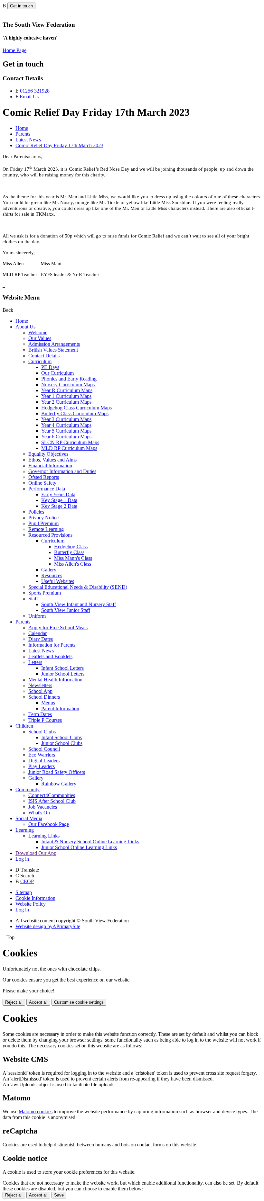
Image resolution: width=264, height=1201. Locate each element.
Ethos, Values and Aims (52, 459)
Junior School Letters (62, 674)
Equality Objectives (48, 454)
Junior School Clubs (61, 743)
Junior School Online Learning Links (79, 847)
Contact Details (44, 355)
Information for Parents (51, 645)
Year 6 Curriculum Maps (66, 436)
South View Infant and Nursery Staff (78, 604)
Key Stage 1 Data (59, 500)
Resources (51, 575)
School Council (44, 749)
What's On (39, 812)
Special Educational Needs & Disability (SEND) (77, 587)
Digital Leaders (44, 760)
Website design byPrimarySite (47, 926)
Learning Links (44, 835)
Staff (33, 598)
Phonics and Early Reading (69, 378)
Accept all (38, 1002)
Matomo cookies (35, 1111)
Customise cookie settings (79, 1002)
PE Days (50, 367)
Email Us (29, 96)
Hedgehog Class (71, 546)
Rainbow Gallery (58, 783)
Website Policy (30, 904)
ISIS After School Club (52, 801)
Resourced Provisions (50, 535)
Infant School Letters (62, 668)
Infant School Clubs (61, 737)
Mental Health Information (55, 679)
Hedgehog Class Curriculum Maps (76, 407)
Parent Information (60, 708)
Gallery (48, 569)
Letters (35, 662)
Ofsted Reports (43, 477)
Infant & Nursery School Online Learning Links (90, 841)
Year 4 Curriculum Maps (66, 425)
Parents (22, 134)
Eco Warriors (41, 754)
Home (21, 128)
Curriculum (40, 361)
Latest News (28, 139)
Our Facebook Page (48, 824)
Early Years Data (58, 494)
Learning (24, 830)
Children (24, 726)
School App (40, 691)
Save (59, 1195)
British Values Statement (53, 350)
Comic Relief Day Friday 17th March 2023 (59, 145)
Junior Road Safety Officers (56, 772)
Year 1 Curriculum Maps (66, 396)
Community (27, 789)
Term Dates (40, 714)
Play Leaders (41, 766)
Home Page (14, 50)
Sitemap (23, 892)
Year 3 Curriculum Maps (66, 419)
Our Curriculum (57, 373)
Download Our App (35, 853)
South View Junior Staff (65, 610)
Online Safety (42, 483)
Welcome (37, 332)
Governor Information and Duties (62, 471)
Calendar (37, 633)
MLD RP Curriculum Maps (69, 448)
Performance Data (46, 488)
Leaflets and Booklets (50, 656)
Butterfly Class (69, 552)
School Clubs (42, 731)
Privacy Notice (43, 517)
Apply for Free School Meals (58, 627)
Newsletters (40, 685)
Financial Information (50, 465)
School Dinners (44, 697)
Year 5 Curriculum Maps (66, 431)
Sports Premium (44, 593)
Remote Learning (46, 529)
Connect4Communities (51, 795)
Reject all (14, 1002)
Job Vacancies (42, 807)
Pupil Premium (43, 523)
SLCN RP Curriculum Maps (70, 442)
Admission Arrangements (54, 344)
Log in (22, 859)
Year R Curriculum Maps (66, 390)
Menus (48, 702)
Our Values (39, 338)
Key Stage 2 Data (59, 506)
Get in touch (21, 6)
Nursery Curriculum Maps (68, 384)
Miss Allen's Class (72, 564)
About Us (25, 326)
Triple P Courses (45, 720)
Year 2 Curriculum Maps (66, 402)
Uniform (37, 616)
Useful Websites (57, 581)
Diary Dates (40, 639)
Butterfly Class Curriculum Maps (74, 413)
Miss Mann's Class (73, 558)
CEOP (27, 881)
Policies (36, 512)
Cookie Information (35, 898)
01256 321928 (35, 91)
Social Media (28, 818)
